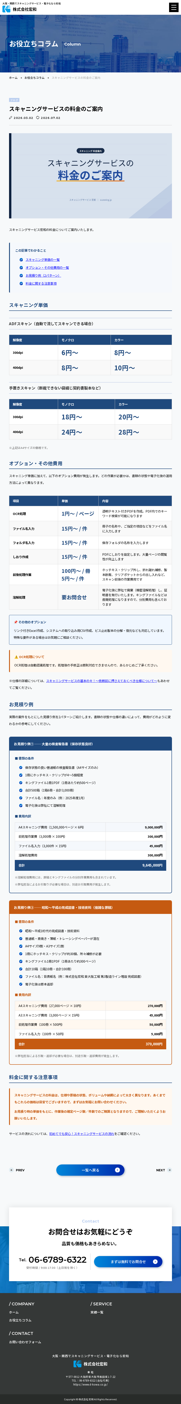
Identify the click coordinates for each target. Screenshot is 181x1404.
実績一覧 (96, 1312)
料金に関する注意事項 (41, 283)
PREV (20, 1170)
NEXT (160, 1170)
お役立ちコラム (35, 78)
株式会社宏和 (25, 9)
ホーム (13, 78)
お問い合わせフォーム (25, 1341)
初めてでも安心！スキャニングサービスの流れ (81, 1133)
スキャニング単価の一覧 (43, 259)
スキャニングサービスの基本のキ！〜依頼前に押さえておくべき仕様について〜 (101, 680)
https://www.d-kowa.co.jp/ (90, 1384)
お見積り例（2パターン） (43, 275)
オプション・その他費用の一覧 (47, 267)
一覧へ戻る (90, 1170)
